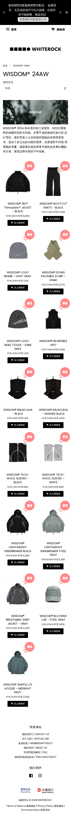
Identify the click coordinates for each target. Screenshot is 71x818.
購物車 (60, 29)
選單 (13, 29)
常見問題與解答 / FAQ (35, 752)
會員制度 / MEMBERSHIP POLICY (35, 743)
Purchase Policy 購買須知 (35, 810)
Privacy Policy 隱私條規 (50, 806)
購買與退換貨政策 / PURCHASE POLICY (35, 757)
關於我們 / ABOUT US (35, 747)
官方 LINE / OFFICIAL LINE (35, 738)
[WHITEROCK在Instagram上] (40, 776)
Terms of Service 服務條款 (21, 806)
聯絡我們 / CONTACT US (35, 734)
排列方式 (8, 82)
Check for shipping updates (39, 22)
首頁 (5, 65)
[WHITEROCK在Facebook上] (31, 776)
